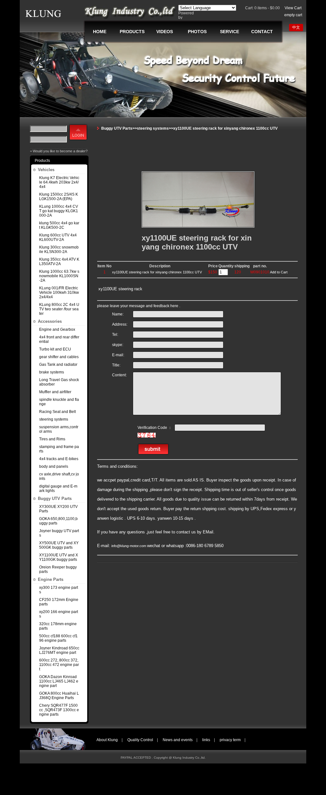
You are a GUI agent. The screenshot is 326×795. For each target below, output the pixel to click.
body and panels (53, 466)
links (206, 740)
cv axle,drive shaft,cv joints (59, 476)
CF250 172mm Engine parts (58, 601)
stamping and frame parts (59, 448)
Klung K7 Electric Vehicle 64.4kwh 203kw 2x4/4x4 (59, 182)
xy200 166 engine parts (58, 614)
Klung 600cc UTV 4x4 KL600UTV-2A (58, 237)
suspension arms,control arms (58, 429)
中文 (296, 27)
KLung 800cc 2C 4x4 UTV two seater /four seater (59, 309)
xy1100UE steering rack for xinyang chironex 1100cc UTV (157, 272)
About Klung (107, 740)
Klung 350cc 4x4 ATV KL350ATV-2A (59, 261)
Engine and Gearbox (57, 329)
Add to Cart (278, 272)
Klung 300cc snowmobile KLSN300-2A (59, 249)
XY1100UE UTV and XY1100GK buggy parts (58, 557)
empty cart (293, 15)
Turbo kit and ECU (55, 349)
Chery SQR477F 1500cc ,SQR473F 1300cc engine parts (59, 710)
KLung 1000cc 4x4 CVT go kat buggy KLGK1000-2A (58, 211)
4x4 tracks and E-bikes (58, 459)
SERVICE (229, 31)
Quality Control (140, 740)
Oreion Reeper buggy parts (58, 569)
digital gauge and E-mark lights (58, 488)
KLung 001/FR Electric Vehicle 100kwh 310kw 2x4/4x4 (59, 292)
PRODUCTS (132, 31)
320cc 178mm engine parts (58, 626)
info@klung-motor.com (129, 546)
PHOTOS (197, 31)
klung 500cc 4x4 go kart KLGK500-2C (59, 225)
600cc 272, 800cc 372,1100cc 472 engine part (59, 664)
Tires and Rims (52, 439)
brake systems (51, 372)
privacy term (230, 740)
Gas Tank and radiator (58, 364)
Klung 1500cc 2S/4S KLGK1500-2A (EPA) (58, 196)
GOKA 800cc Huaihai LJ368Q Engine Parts (59, 695)
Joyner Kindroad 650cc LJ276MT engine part (59, 650)
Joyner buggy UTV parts (59, 533)
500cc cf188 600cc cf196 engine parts (58, 638)
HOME (99, 31)
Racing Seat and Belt (57, 411)
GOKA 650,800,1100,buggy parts (58, 521)
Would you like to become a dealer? (60, 151)
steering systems (53, 419)
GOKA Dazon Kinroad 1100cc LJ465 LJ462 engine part (58, 681)
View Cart (293, 8)
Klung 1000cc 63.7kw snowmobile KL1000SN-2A (59, 276)
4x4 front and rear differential (59, 339)
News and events (178, 740)
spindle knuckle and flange (59, 401)
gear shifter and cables (59, 357)
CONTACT (262, 31)
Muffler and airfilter (55, 392)
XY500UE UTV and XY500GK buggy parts (59, 545)
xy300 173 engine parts (58, 589)
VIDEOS (164, 31)
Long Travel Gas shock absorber (59, 382)
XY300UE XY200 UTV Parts (58, 508)
